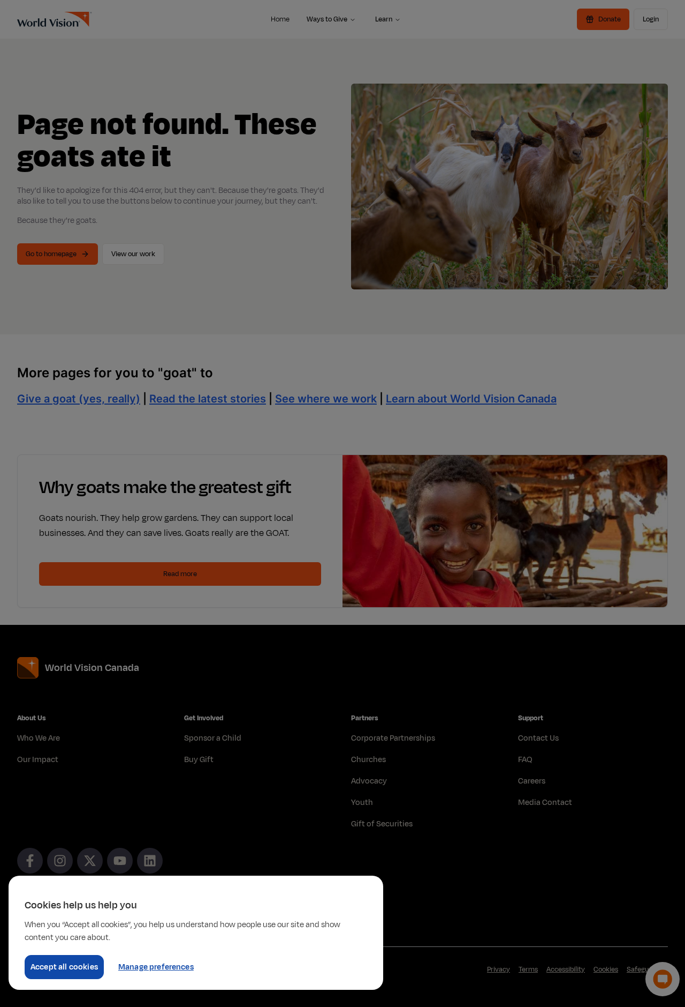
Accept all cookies (64, 967)
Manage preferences (156, 967)
